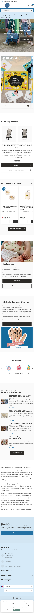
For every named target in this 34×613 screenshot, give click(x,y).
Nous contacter (17, 533)
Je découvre (17, 280)
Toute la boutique (17, 286)
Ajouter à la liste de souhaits (16, 170)
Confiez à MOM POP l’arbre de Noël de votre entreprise (20, 424)
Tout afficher (16, 452)
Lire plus (11, 407)
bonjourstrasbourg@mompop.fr (13, 566)
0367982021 (8, 561)
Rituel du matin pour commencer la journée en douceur (20, 437)
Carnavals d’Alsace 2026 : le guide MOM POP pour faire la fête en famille (20, 396)
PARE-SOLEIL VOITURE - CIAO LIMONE (9, 207)
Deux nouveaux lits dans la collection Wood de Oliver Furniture (20, 410)
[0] (32, 5)
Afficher (16, 165)
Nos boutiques (17, 538)
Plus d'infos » (24, 610)
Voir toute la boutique (16, 228)
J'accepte (16, 610)
